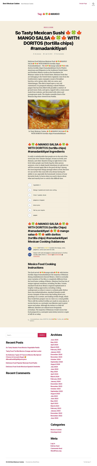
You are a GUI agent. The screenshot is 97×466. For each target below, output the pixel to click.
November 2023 (56, 386)
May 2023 (54, 401)
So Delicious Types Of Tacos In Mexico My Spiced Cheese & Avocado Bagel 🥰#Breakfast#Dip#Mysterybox (23, 357)
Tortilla (59, 319)
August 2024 (55, 364)
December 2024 (56, 354)
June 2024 (54, 369)
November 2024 (56, 357)
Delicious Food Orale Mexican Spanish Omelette (23, 367)
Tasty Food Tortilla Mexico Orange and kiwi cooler (23, 351)
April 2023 (54, 403)
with (62, 319)
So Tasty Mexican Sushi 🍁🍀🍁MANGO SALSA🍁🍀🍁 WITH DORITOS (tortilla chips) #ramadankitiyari (48, 40)
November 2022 (56, 416)
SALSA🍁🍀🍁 (53, 319)
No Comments (60, 54)
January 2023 (55, 411)
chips (41, 319)
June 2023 (54, 398)
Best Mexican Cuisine (11, 3)
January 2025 (55, 352)
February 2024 (56, 379)
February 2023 (56, 408)
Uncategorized (56, 432)
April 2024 (54, 374)
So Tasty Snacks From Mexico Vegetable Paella (22, 347)
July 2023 (54, 396)
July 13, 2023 (48, 54)
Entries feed (55, 446)
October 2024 (56, 359)
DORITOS (45, 319)
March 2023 (55, 406)
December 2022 (56, 413)
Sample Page (83, 3)
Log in (53, 443)
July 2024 (54, 367)
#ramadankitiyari (34, 319)
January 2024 (56, 381)
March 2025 (55, 347)
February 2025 (56, 349)
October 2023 (56, 389)
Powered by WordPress (32, 462)
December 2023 (56, 384)
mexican (39, 54)
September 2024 (57, 362)
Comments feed (56, 448)
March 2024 (55, 376)
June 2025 (54, 340)
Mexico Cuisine (48, 27)
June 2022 (54, 418)
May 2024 (54, 372)
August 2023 (55, 394)
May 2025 (54, 342)
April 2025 (54, 345)
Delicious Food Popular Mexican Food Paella (21, 363)
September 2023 (57, 391)
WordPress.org (56, 451)
